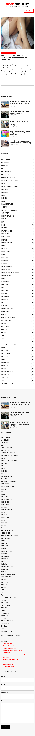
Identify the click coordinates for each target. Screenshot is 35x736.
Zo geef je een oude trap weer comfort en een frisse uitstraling (20, 142)
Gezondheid (5, 270)
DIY (2, 222)
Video (3, 360)
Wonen (3, 369)
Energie (4, 240)
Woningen (5, 374)
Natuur (4, 306)
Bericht (3, 701)
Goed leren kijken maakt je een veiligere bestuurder (19, 112)
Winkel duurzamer (8, 666)
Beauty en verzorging (8, 53)
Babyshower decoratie (10, 648)
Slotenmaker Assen (9, 664)
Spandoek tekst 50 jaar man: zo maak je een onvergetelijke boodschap (19, 132)
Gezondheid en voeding (10, 273)
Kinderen (4, 285)
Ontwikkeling (6, 321)
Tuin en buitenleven (8, 345)
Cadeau (4, 207)
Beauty (3, 183)
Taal (3, 336)
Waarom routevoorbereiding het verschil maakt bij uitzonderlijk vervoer (20, 103)
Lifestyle (4, 294)
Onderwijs (5, 312)
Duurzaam (5, 228)
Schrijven (5, 327)
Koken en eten (6, 291)
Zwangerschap (7, 383)
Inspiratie (5, 282)
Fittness (4, 261)
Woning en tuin (7, 372)
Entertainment (6, 243)
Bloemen (4, 192)
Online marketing (8, 318)
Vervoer (4, 357)
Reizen (3, 324)
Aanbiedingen (6, 159)
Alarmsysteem (6, 171)
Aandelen (5, 162)
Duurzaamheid (6, 231)
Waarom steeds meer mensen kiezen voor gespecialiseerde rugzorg (19, 123)
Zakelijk (4, 378)
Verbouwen (5, 351)
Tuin (2, 342)
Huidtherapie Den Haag (10, 659)
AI (2, 168)
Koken (3, 288)
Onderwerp (5, 693)
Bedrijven (5, 189)
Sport (3, 333)
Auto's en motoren (8, 177)
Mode (3, 303)
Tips (2, 339)
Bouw (3, 201)
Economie (5, 234)
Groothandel (6, 276)
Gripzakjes (6, 652)
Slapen (4, 330)
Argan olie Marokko (9, 646)
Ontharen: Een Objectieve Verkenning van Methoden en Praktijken (14, 58)
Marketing (5, 297)
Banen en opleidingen (9, 180)
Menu (29, 11)
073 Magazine (7, 643)
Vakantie (4, 348)
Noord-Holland (7, 309)
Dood (3, 225)
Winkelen (4, 366)
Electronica (6, 237)
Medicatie (5, 300)
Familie (4, 249)
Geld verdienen (7, 267)
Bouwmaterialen (7, 204)
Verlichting (5, 354)
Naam (3, 676)
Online (3, 315)
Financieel (5, 258)
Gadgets (4, 264)
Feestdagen (5, 252)
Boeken (4, 198)
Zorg (3, 381)
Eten (3, 246)
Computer (5, 213)
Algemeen (5, 174)
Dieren (3, 219)
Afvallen (4, 165)
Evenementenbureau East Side (12, 650)
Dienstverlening (7, 216)
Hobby (3, 279)
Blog (3, 195)
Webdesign (5, 363)
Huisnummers (7, 662)
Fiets (3, 255)
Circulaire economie (9, 210)
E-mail (3, 684)
